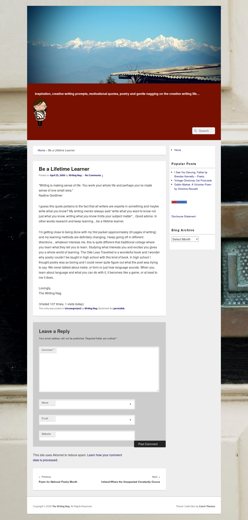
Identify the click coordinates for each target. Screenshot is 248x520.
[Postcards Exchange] (179, 202)
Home (41, 150)
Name (45, 402)
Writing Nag (75, 175)
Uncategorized (73, 308)
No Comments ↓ (94, 175)
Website (46, 434)
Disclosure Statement (183, 216)
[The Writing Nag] (124, 82)
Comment (48, 350)
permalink (119, 308)
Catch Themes (207, 506)
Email (45, 418)
